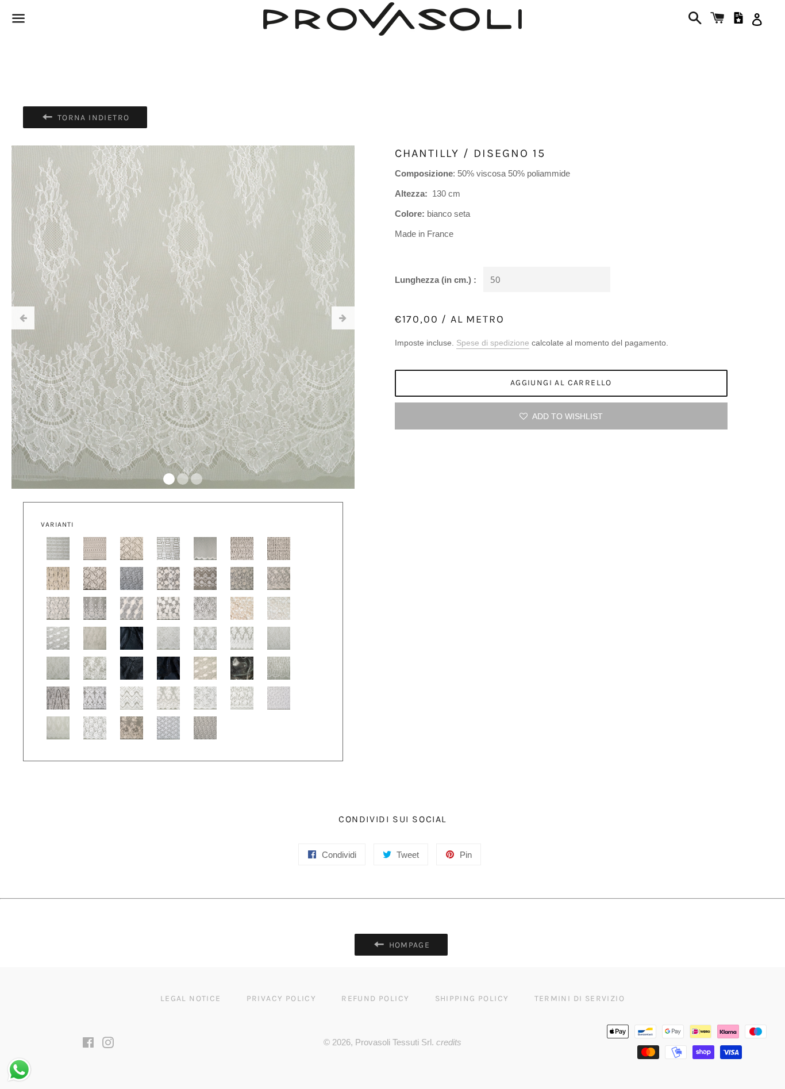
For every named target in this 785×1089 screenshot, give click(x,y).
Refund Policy (375, 998)
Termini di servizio (579, 998)
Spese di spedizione (492, 342)
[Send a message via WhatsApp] (19, 1069)
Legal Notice (190, 998)
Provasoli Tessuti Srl (393, 1042)
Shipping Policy (472, 998)
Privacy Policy (282, 998)
